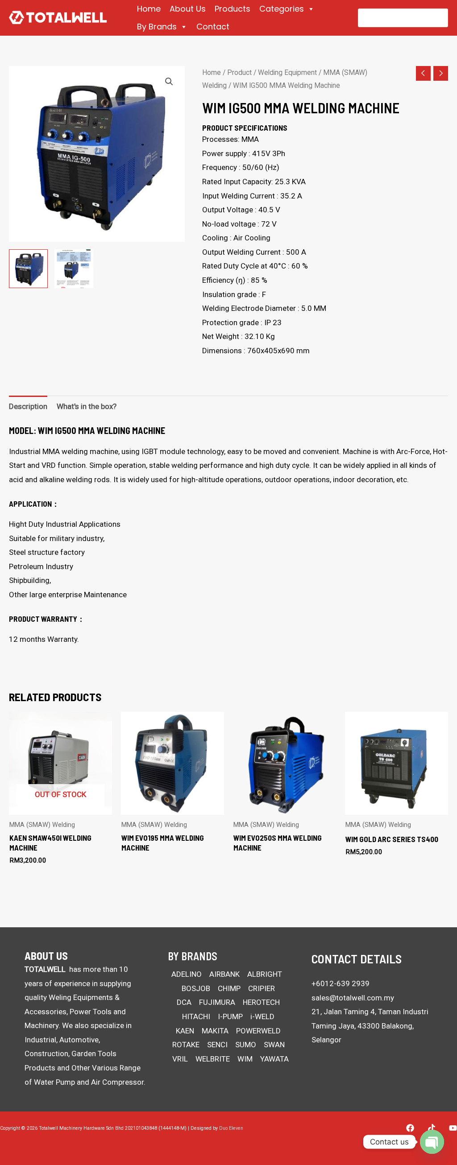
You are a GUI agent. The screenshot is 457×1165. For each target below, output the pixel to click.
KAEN (185, 1030)
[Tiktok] (432, 1128)
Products (232, 8)
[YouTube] (453, 1128)
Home (149, 8)
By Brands (157, 26)
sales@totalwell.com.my (353, 997)
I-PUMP (230, 1016)
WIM (245, 1058)
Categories (281, 8)
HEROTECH (261, 1002)
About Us (188, 8)
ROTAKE (185, 1044)
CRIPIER (261, 988)
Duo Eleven (231, 1128)
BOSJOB (196, 988)
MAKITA (215, 1030)
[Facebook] (410, 1128)
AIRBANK (224, 974)
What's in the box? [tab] (86, 406)
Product (239, 72)
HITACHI (196, 1016)
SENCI (217, 1044)
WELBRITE (212, 1058)
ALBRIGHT (264, 974)
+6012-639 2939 (341, 983)
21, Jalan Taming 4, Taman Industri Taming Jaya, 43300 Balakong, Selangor (370, 1025)
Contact (212, 26)
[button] (169, 82)
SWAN (274, 1044)
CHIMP (229, 988)
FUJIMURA (217, 1002)
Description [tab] (28, 406)
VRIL (180, 1058)
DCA (184, 1002)
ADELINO (186, 974)
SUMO (245, 1044)
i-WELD (262, 1016)
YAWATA (274, 1058)
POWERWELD (258, 1030)
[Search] (435, 18)
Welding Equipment (287, 72)
